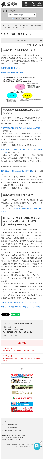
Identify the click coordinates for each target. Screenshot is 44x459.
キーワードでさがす (9, 11)
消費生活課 (7, 327)
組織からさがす (19, 25)
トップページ (9, 25)
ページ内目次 (22, 40)
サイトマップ (6, 421)
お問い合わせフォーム (11, 335)
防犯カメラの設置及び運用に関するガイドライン (18, 302)
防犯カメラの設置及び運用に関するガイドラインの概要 (21, 307)
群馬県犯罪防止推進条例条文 (11, 68)
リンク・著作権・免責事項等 (11, 424)
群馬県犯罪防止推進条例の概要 (12, 72)
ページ (23, 18)
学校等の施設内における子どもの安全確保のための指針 (21, 128)
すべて (16, 18)
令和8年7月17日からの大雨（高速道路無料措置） (19, 351)
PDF (30, 18)
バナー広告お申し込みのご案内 (11, 430)
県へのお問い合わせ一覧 (9, 427)
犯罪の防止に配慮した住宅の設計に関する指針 (17, 171)
